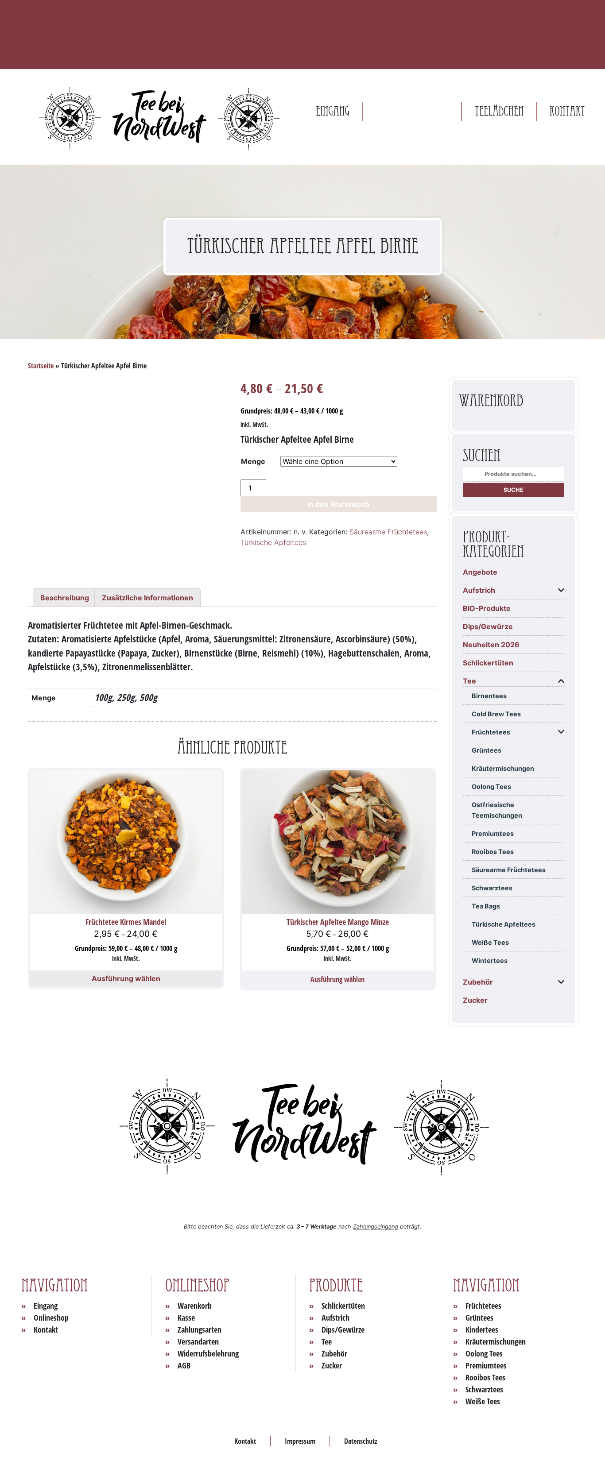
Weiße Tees (490, 942)
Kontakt (567, 111)
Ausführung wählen (126, 978)
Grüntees (486, 750)
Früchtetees (491, 732)
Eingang (332, 111)
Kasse (186, 1317)
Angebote (480, 572)
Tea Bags (486, 906)
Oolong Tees (491, 786)
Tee (469, 680)
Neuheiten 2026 (491, 644)
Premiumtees (493, 833)
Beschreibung (64, 597)
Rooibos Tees (493, 851)
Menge (253, 461)
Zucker (475, 1000)
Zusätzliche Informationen (147, 597)
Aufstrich (479, 590)
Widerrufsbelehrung (208, 1353)
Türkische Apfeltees (273, 542)
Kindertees (481, 1329)
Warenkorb (195, 1305)
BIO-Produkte (487, 608)
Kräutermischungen (503, 768)
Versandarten (198, 1341)
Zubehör (478, 982)
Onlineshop (411, 111)
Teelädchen (499, 111)
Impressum (300, 1441)
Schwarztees (492, 888)
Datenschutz (360, 1441)
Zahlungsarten (199, 1329)
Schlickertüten (488, 662)
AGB (184, 1365)
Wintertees (490, 960)
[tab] (65, 597)
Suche (514, 490)
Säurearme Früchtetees (388, 531)
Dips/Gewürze (488, 626)
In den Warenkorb (338, 504)
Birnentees (489, 696)
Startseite (41, 366)
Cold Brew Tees (496, 714)
